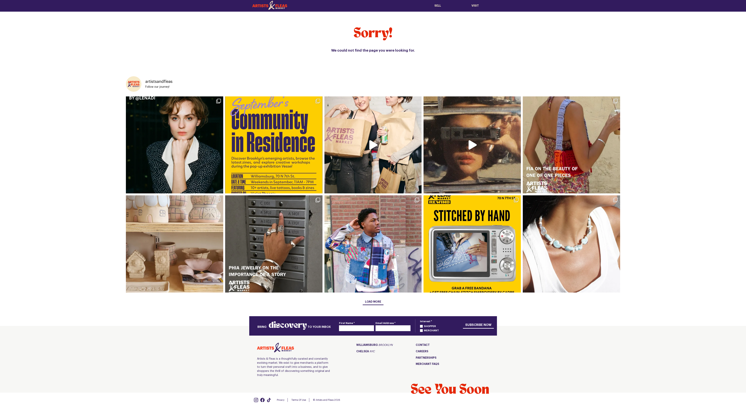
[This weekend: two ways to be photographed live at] (174, 145)
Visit (475, 5)
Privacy (280, 400)
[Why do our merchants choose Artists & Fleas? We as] (373, 145)
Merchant (431, 330)
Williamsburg (374, 345)
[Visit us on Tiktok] (269, 400)
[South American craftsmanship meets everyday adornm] (571, 244)
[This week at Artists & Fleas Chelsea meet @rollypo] (174, 244)
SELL (437, 5)
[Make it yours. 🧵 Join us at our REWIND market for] (472, 244)
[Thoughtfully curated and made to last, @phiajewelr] (273, 244)
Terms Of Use (298, 400)
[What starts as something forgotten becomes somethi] (373, 244)
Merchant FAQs (427, 364)
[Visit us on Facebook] (262, 400)
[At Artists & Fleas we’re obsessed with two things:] (273, 145)
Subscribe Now (478, 324)
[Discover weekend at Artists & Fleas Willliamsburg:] (472, 145)
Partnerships (426, 358)
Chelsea (365, 351)
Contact (423, 345)
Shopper (430, 326)
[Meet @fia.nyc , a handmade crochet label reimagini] (571, 145)
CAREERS (422, 351)
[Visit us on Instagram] (256, 400)
